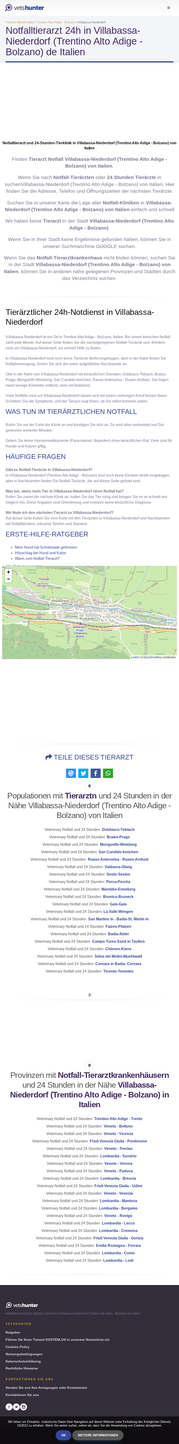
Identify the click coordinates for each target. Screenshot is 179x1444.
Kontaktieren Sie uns (22, 1395)
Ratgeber (13, 1332)
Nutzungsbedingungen (24, 1354)
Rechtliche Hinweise (22, 1368)
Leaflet (135, 657)
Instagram (23, 1406)
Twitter (16, 1406)
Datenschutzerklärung (23, 1361)
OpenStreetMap (153, 657)
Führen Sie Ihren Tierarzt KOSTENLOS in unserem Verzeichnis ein (58, 1339)
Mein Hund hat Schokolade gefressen (46, 547)
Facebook (9, 1406)
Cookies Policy (17, 1347)
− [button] (8, 579)
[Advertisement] (89, 103)
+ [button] (8, 572)
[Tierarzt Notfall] (24, 8)
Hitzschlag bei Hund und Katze (40, 553)
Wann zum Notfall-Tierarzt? (37, 558)
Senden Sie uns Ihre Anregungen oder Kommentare (46, 1387)
